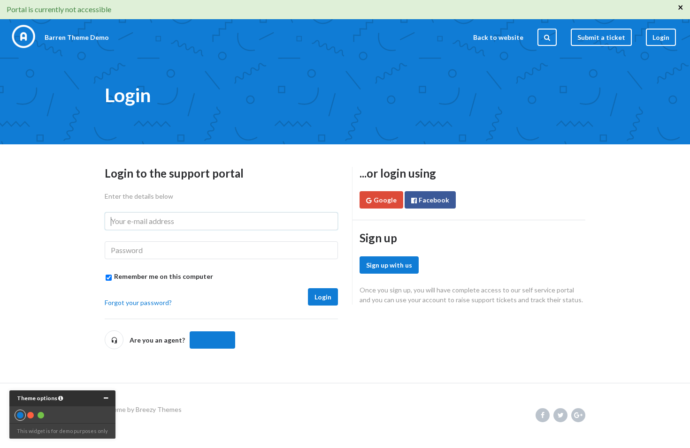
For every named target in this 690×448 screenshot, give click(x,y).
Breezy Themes (159, 409)
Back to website (498, 37)
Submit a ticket (601, 37)
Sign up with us (389, 265)
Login (322, 297)
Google (385, 200)
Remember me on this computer (163, 276)
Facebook (434, 200)
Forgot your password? (138, 302)
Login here (212, 340)
